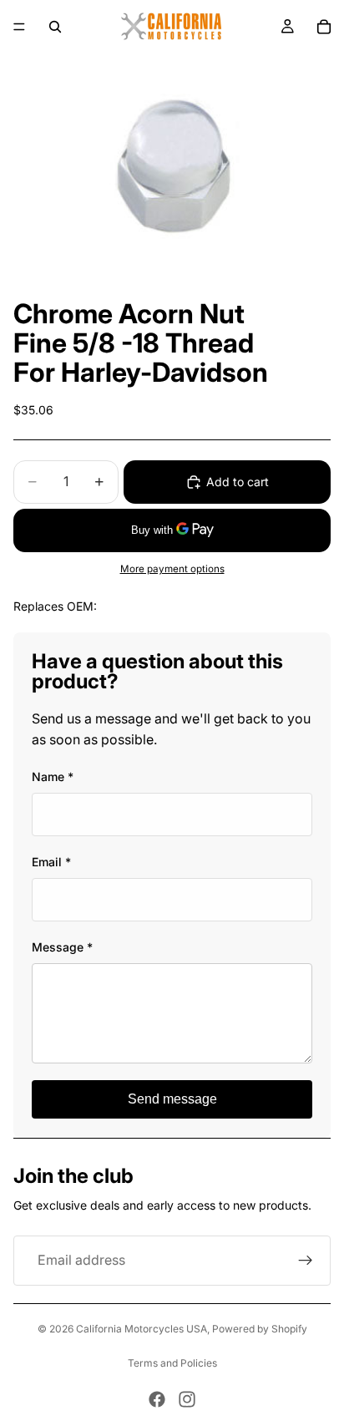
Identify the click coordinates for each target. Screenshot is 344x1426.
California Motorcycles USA (141, 1328)
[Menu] (19, 27)
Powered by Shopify (259, 1328)
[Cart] (324, 26)
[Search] (55, 26)
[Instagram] (187, 1399)
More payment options (172, 569)
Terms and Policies (172, 1363)
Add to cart (237, 481)
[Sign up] (305, 1260)
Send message (172, 1099)
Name (52, 776)
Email (51, 862)
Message (62, 947)
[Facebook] (157, 1399)
